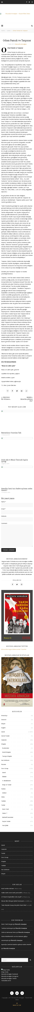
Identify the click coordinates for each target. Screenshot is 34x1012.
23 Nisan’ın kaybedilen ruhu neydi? (11, 897)
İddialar (4, 776)
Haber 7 (4, 813)
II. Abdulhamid (6, 780)
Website (3, 516)
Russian (3, 764)
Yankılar (3, 801)
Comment (4, 523)
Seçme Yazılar (6, 821)
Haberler (4, 740)
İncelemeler (5, 748)
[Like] (7, 391)
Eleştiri (3, 723)
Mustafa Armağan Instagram (9, 976)
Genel (8, 30)
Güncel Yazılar (5, 736)
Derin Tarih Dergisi (7, 924)
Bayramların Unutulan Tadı (11, 433)
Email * (3, 509)
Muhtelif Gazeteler (7, 817)
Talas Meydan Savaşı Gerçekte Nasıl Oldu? (14, 905)
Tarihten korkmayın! (7, 928)
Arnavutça (4, 715)
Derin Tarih (5, 809)
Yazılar (3, 805)
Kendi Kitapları (6, 752)
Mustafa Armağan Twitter (9, 978)
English (3, 728)
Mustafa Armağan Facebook (9, 974)
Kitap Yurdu (4, 972)
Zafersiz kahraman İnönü (8, 932)
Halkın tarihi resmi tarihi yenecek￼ (11, 893)
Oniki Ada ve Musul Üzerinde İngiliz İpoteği (14, 461)
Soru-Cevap (4, 768)
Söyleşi (3, 789)
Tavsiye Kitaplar (7, 756)
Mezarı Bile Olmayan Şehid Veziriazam (12, 901)
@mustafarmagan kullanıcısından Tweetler (13, 649)
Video (3, 797)
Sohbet (4, 793)
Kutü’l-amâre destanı (7, 888)
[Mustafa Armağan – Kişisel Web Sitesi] (17, 13)
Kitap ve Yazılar (6, 785)
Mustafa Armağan (21, 44)
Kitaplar (3, 744)
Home (3, 30)
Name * (3, 502)
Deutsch (3, 719)
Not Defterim (5, 760)
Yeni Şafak (5, 825)
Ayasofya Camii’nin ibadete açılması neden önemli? (16, 489)
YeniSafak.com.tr (6, 980)
